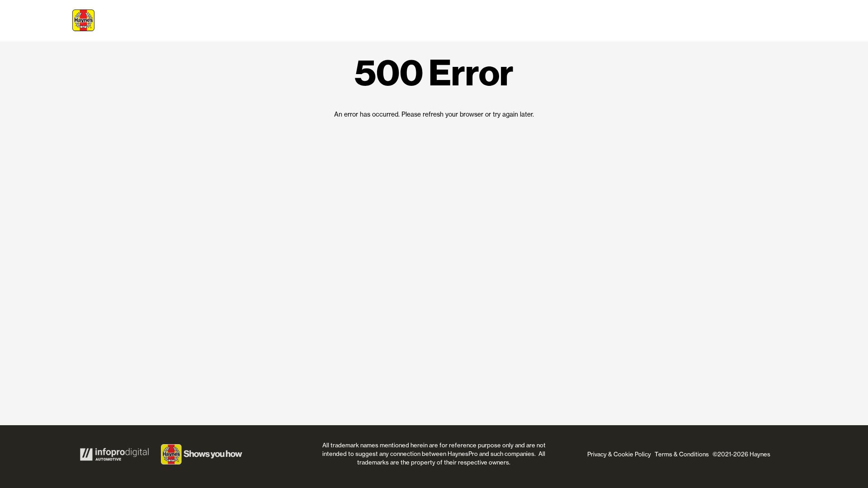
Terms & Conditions (682, 454)
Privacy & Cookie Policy (619, 454)
